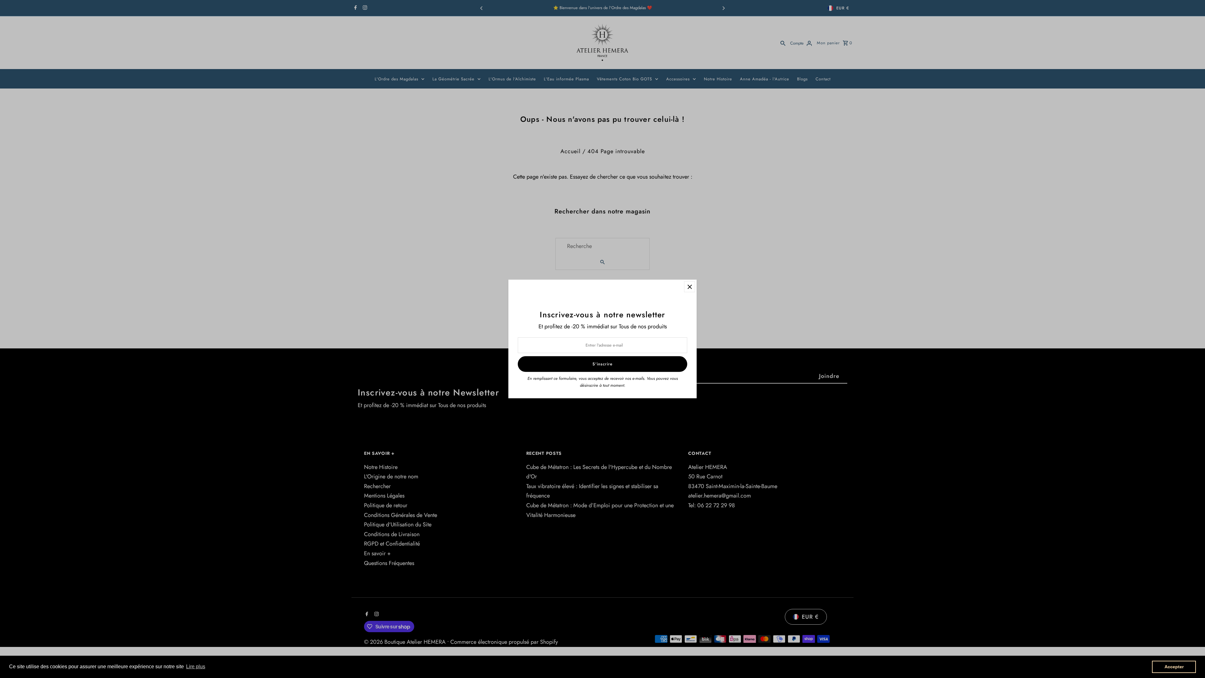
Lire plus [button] (195, 666)
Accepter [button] (1174, 666)
